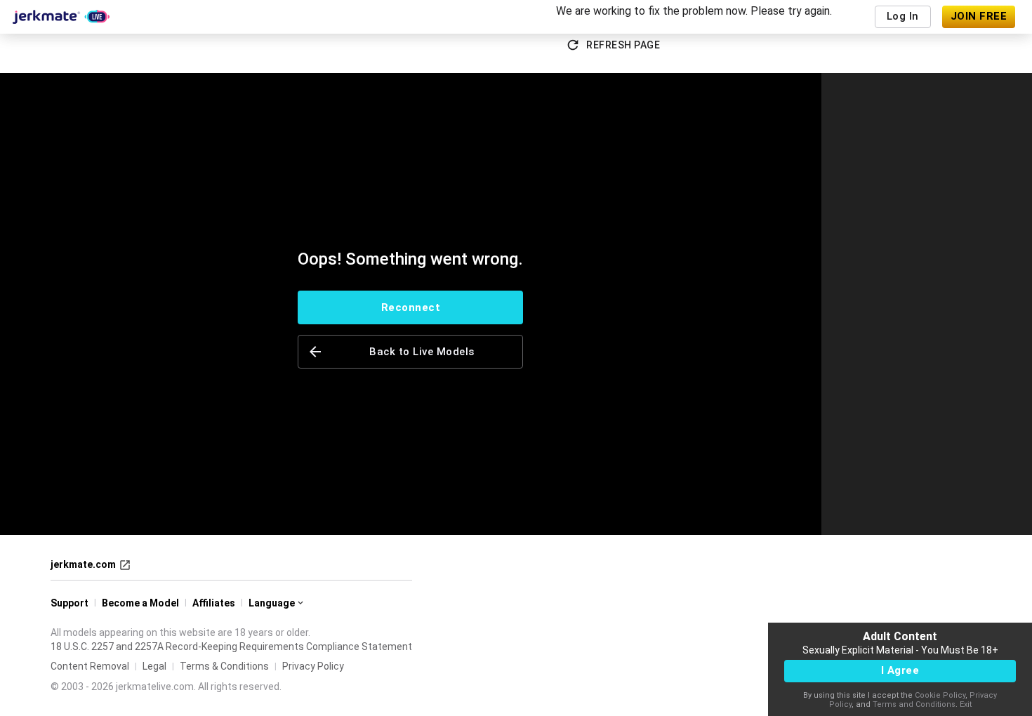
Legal (154, 666)
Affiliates (213, 603)
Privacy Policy (313, 666)
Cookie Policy (940, 695)
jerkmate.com (83, 564)
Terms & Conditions (224, 666)
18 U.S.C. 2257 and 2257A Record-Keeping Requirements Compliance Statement (231, 646)
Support (69, 603)
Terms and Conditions (914, 704)
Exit (966, 704)
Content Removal (90, 666)
